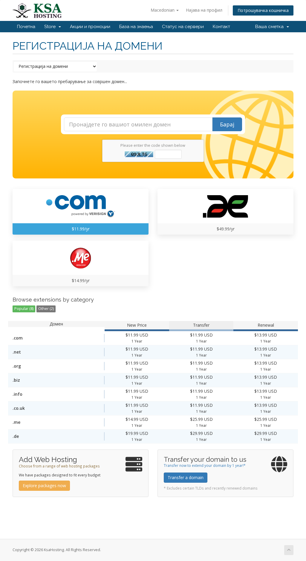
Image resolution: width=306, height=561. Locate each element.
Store (51, 26)
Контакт (221, 26)
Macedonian (163, 10)
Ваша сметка (270, 26)
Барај (227, 124)
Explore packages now (44, 485)
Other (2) (46, 308)
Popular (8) (23, 308)
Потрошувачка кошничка (263, 10)
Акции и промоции (90, 26)
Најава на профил (204, 10)
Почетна (26, 26)
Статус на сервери (183, 26)
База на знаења (136, 26)
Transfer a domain (186, 477)
